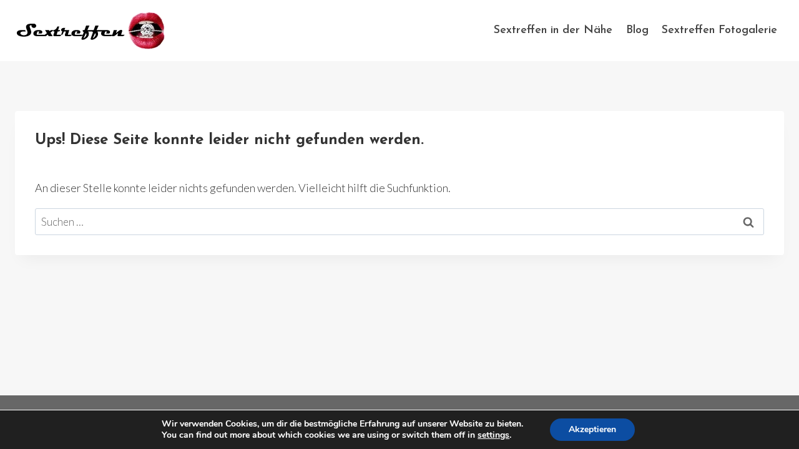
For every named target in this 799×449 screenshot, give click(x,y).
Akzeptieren (592, 429)
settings (493, 435)
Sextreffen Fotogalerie (719, 30)
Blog (637, 30)
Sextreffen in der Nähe (553, 30)
